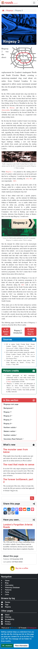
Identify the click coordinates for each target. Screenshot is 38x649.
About (7, 615)
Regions (8, 607)
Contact (8, 624)
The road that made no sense (18, 464)
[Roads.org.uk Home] (9, 3)
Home (7, 580)
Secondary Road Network (13, 439)
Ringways (9, 10)
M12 (31, 179)
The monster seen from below (15, 450)
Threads (23, 628)
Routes (7, 602)
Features (8, 590)
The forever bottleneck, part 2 (18, 480)
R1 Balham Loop (6, 331)
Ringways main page (11, 404)
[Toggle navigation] (34, 3)
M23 (14, 181)
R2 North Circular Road (30, 331)
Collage (9, 381)
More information (21, 645)
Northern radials (10, 427)
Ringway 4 (7, 423)
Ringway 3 (7, 420)
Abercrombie (6, 110)
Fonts (7, 592)
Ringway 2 (7, 416)
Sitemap (8, 617)
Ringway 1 (9, 172)
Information (9, 585)
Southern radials (10, 435)
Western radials (9, 431)
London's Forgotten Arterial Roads (18, 526)
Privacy (7, 621)
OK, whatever (7, 645)
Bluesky (14, 628)
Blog (6, 583)
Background (8, 408)
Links (7, 594)
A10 (27, 179)
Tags (6, 604)
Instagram (33, 628)
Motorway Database (12, 587)
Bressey (12, 108)
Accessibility (9, 619)
